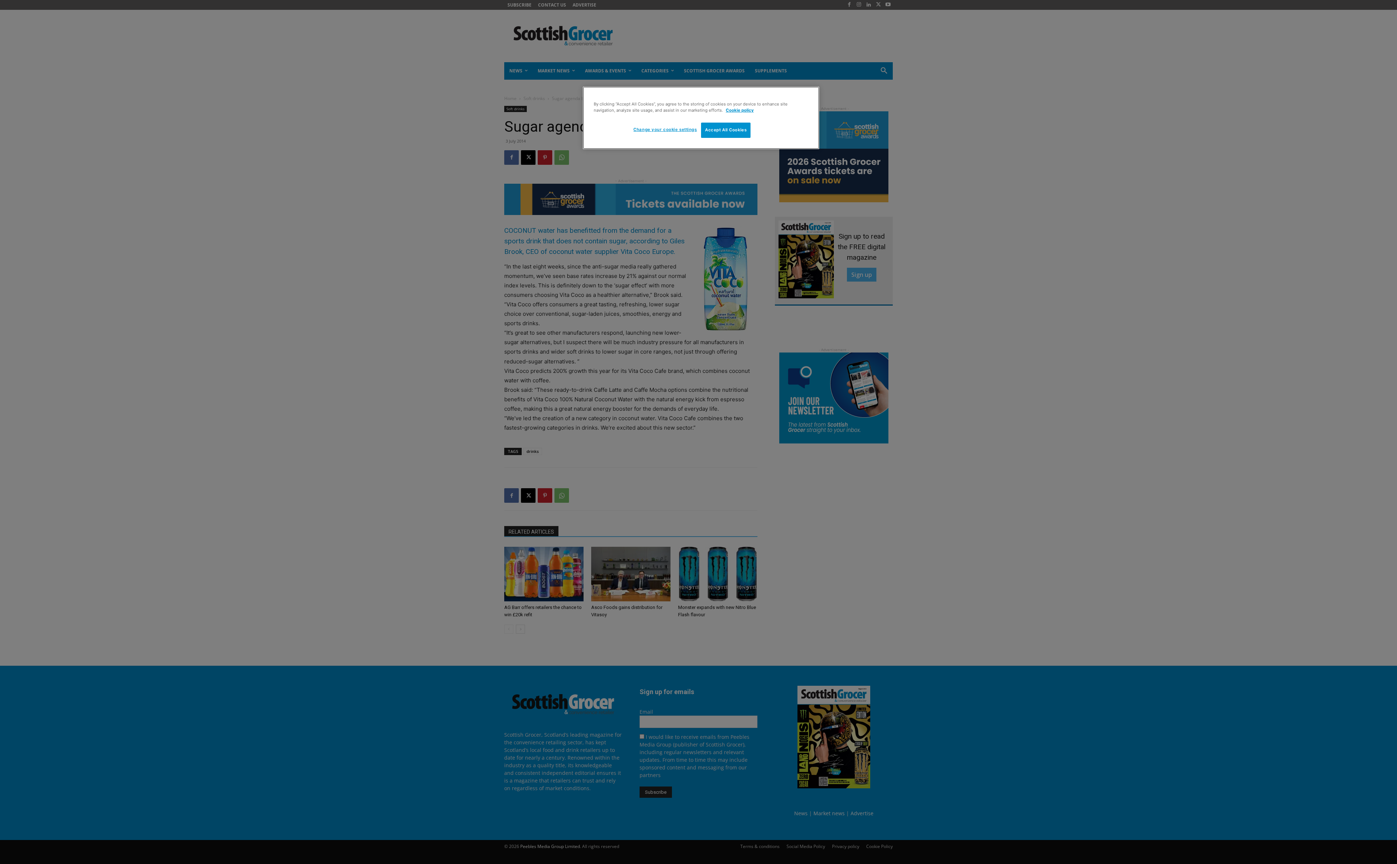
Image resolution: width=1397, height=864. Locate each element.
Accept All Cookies (726, 129)
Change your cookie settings (665, 129)
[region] (701, 118)
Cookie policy (740, 110)
